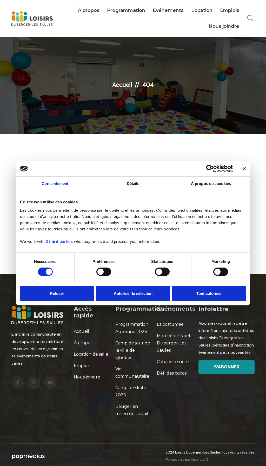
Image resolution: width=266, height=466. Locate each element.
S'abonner (226, 366)
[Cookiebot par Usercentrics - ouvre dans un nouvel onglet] (210, 168)
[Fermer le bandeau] (244, 168)
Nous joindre (224, 26)
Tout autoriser (209, 293)
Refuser (57, 293)
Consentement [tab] (55, 183)
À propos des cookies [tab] (211, 183)
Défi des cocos (172, 373)
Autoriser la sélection (133, 293)
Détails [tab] (133, 183)
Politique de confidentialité (187, 459)
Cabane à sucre (173, 361)
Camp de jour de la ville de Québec (132, 350)
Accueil (122, 85)
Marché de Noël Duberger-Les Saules (173, 343)
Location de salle (91, 354)
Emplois (229, 10)
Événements (168, 10)
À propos (88, 10)
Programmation (126, 10)
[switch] (103, 272)
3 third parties (59, 241)
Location (201, 10)
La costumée (170, 324)
